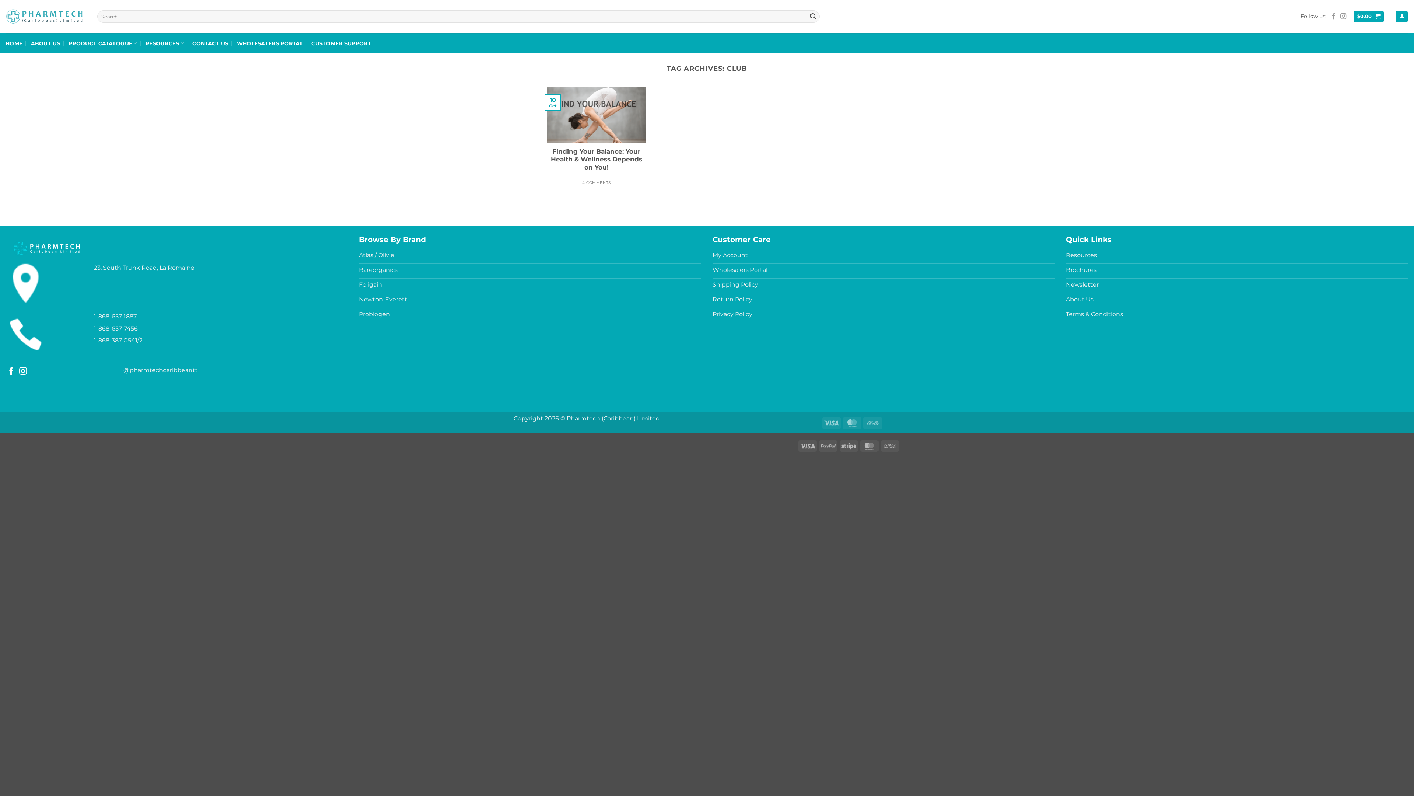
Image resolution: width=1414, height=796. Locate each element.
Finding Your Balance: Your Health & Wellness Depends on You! (596, 159)
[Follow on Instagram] (1343, 16)
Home (14, 43)
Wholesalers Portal (270, 43)
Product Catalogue (100, 43)
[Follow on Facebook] (1334, 16)
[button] (1369, 17)
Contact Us (210, 43)
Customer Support (341, 43)
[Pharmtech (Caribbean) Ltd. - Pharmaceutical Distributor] (45, 16)
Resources (162, 43)
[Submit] (813, 16)
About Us (45, 43)
